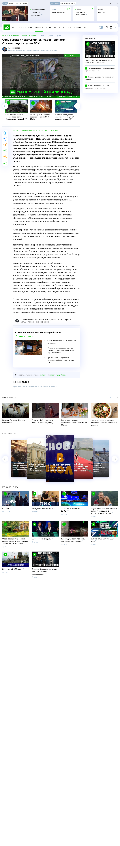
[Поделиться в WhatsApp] (5, 150)
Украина (54, 131)
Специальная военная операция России (19, 36)
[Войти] (111, 27)
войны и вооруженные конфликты (28, 131)
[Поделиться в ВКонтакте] (5, 139)
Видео (57, 27)
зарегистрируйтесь (58, 375)
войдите (43, 375)
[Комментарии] (5, 163)
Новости (39, 27)
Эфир (14, 27)
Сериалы (77, 27)
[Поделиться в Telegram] (5, 133)
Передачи (67, 27)
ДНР (46, 131)
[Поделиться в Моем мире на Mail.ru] (5, 156)
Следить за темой (25, 336)
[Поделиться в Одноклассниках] (5, 144)
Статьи (48, 27)
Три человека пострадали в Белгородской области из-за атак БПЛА (60, 360)
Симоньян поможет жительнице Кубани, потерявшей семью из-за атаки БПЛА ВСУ (60, 350)
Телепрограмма (25, 27)
